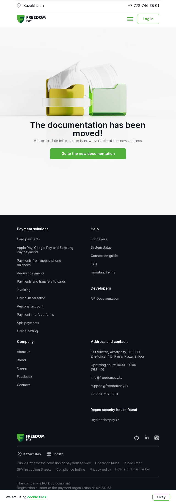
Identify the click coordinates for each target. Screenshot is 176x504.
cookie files (36, 497)
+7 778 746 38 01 (143, 5)
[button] (130, 19)
